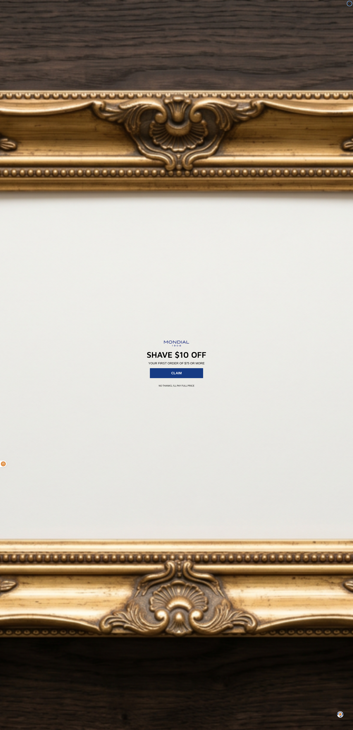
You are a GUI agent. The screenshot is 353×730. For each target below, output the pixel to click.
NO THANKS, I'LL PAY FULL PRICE (176, 386)
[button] (340, 714)
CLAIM (176, 373)
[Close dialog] (349, 3)
